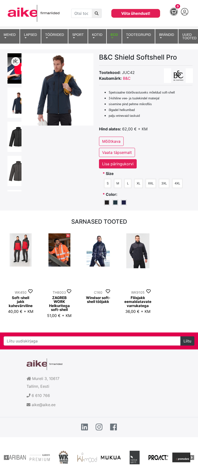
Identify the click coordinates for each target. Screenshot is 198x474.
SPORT (78, 35)
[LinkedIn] (84, 427)
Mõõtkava (111, 141)
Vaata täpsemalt (117, 152)
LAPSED (30, 35)
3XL (164, 183)
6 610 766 (41, 395)
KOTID (97, 35)
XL (138, 183)
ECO (114, 35)
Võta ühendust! (135, 13)
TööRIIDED (54, 35)
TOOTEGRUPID (138, 35)
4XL (177, 183)
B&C (127, 78)
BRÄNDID (166, 35)
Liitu (187, 341)
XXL (151, 183)
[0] (171, 12)
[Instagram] (99, 427)
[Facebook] (113, 427)
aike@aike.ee (44, 404)
